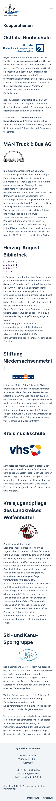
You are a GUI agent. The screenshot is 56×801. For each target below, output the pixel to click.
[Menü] (51, 8)
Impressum (48, 798)
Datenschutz (33, 798)
